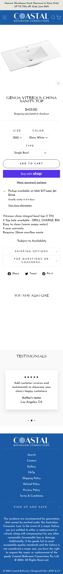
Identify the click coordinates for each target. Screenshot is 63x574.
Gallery (31, 466)
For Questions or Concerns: (31, 261)
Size (17, 131)
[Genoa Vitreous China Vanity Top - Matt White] (17, 338)
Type (30, 146)
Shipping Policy (31, 478)
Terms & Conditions (31, 496)
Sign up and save (30, 507)
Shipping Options (31, 251)
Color (38, 131)
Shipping (19, 114)
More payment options (31, 182)
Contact (31, 460)
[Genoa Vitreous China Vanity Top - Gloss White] (9, 338)
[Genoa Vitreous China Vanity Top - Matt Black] (13, 338)
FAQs (31, 472)
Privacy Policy (31, 490)
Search (31, 455)
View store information (20, 205)
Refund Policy (31, 484)
